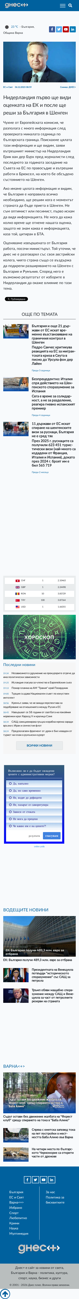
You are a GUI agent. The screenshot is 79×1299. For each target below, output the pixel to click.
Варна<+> (16, 1202)
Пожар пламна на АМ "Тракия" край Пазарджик (40, 688)
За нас (50, 1192)
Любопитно (18, 1218)
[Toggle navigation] (61, 6)
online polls (39, 846)
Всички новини (39, 745)
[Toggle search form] (70, 6)
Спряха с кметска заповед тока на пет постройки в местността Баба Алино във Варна (53, 1133)
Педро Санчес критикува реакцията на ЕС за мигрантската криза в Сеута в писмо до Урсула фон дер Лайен (53, 355)
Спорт (14, 1213)
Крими (14, 1223)
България (16, 1192)
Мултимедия (18, 1233)
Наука (13, 1228)
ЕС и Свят (16, 1197)
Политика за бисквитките (55, 1200)
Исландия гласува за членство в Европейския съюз (42, 682)
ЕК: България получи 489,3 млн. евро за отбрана (37, 960)
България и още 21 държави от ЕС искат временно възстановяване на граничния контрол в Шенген (52, 334)
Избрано (15, 1207)
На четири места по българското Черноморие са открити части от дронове (53, 1153)
